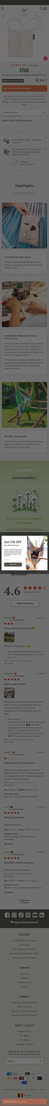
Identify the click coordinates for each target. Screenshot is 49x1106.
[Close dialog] (45, 537)
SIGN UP (13, 564)
